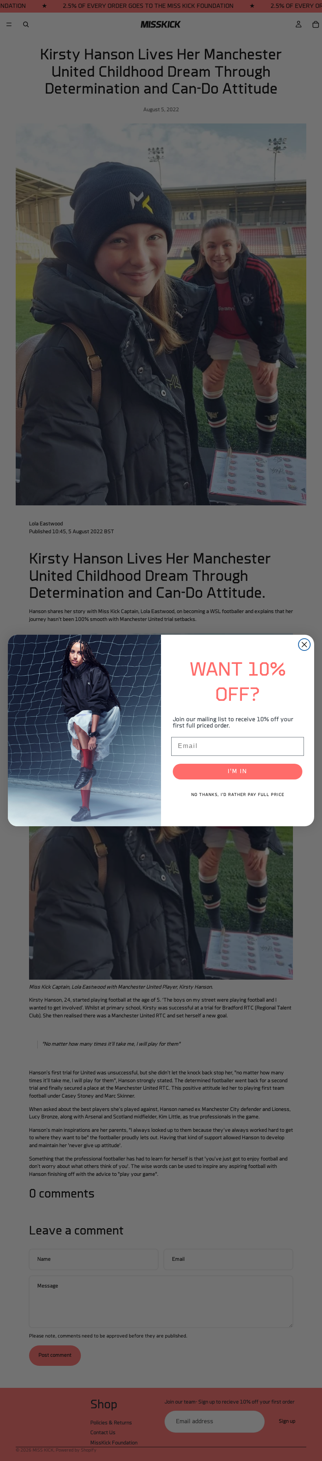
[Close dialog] (304, 644)
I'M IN (237, 771)
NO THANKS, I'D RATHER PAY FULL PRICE (237, 795)
